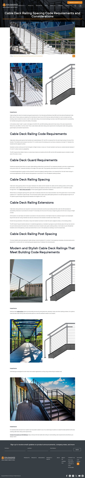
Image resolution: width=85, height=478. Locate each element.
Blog (46, 5)
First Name (7, 448)
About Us (52, 5)
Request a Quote (74, 2)
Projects (30, 5)
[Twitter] (76, 476)
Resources (39, 5)
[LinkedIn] (70, 476)
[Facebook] (67, 476)
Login (78, 459)
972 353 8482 (71, 467)
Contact (67, 5)
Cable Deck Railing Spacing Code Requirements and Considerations (28, 56)
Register (78, 461)
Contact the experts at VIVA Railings (19, 434)
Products (21, 5)
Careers (60, 5)
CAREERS (64, 461)
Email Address (53, 448)
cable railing (20, 311)
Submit (77, 449)
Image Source (13, 112)
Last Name (29, 448)
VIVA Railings (10, 475)
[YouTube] (79, 476)
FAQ (62, 463)
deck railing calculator (25, 189)
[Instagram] (73, 476)
